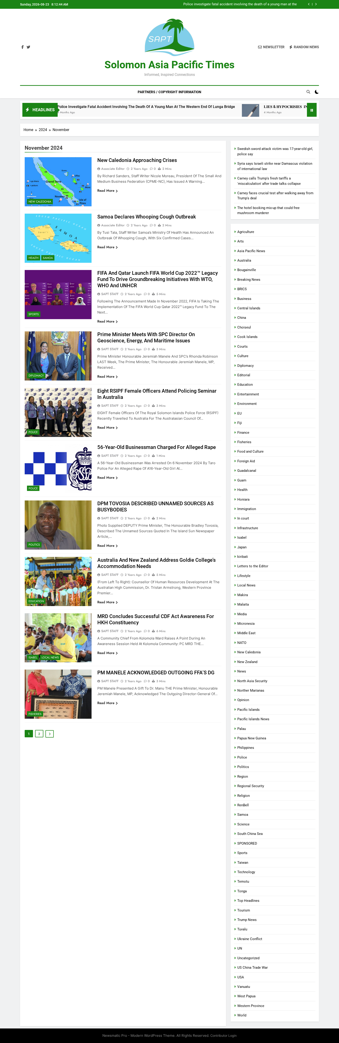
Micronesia (246, 624)
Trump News (247, 920)
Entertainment (248, 394)
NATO (241, 643)
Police (33, 432)
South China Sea (250, 834)
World (241, 1015)
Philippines (245, 748)
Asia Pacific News (251, 251)
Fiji (239, 423)
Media (242, 614)
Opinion (243, 700)
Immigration (246, 509)
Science (243, 824)
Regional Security (250, 786)
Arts (240, 241)
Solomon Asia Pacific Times (169, 65)
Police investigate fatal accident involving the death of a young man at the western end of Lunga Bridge (240, 2)
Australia (244, 260)
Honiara (243, 499)
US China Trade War (252, 967)
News (241, 671)
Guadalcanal (246, 471)
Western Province (250, 1006)
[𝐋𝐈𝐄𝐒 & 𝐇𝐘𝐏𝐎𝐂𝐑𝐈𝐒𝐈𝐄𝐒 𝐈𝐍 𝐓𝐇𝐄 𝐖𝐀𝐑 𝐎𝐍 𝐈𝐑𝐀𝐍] (211, 112)
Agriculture (245, 232)
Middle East (246, 633)
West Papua (246, 996)
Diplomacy (36, 376)
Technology (246, 872)
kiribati (242, 557)
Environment (247, 404)
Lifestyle (243, 576)
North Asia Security (252, 681)
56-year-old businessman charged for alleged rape (156, 447)
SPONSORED (247, 843)
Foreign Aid (246, 461)
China (241, 318)
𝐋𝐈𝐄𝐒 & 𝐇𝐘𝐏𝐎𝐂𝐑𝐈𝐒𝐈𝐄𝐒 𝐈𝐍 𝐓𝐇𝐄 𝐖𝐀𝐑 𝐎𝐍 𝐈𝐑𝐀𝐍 (259, 6)
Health (34, 258)
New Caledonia (40, 202)
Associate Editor (113, 168)
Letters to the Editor (252, 566)
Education (36, 601)
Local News (50, 657)
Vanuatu (243, 987)
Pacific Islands (248, 710)
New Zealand (247, 662)
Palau (241, 729)
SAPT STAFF (110, 294)
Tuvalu (242, 929)
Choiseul (244, 327)
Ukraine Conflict (249, 939)
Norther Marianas (250, 690)
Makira (242, 595)
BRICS (242, 289)
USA (240, 977)
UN (239, 948)
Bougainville (246, 270)
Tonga (242, 891)
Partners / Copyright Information (169, 92)
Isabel (33, 657)
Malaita (243, 604)
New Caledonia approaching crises (137, 160)
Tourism (243, 910)
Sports (34, 314)
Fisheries (35, 714)
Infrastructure (247, 528)
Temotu (243, 881)
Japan (242, 547)
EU (239, 413)
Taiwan (242, 863)
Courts (242, 346)
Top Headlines (248, 901)
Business (244, 299)
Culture (242, 356)
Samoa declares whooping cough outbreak (146, 217)
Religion (243, 796)
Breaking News (248, 280)
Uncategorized (248, 958)
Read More (105, 190)
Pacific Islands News (253, 719)
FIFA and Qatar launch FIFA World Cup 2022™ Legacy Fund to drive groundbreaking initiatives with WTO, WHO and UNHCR (157, 279)
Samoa (48, 258)
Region (242, 776)
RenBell (243, 805)
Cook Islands (247, 337)
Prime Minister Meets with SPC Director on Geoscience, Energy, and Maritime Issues (146, 338)
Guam (241, 480)
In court (243, 518)
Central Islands (248, 308)
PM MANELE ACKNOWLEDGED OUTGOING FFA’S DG (155, 672)
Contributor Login (223, 1035)
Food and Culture (250, 451)
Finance (243, 432)
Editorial (243, 375)
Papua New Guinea (251, 738)
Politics (34, 545)
